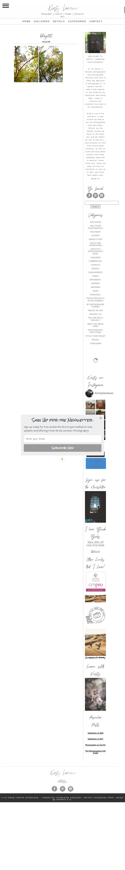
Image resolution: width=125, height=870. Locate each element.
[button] (62, 420)
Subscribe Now (63, 448)
